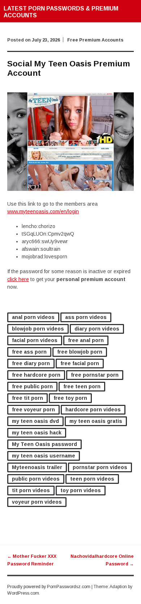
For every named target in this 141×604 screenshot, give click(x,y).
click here (18, 279)
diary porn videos (96, 329)
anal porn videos (33, 317)
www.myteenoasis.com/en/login (43, 211)
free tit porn (27, 398)
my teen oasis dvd (35, 421)
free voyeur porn (33, 409)
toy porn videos (80, 490)
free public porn (32, 386)
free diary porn (31, 363)
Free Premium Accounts (95, 40)
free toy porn (70, 398)
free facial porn (79, 363)
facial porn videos (34, 340)
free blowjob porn (79, 352)
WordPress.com (23, 593)
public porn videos (36, 479)
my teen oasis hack (36, 433)
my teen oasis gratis (95, 421)
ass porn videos (86, 317)
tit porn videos (31, 490)
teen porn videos (92, 479)
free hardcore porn (36, 375)
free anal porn (86, 340)
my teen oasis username (43, 456)
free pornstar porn (95, 375)
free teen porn (82, 386)
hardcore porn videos (93, 409)
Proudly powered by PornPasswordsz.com (48, 586)
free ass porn (29, 352)
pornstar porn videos (100, 467)
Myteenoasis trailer (37, 467)
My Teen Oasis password (44, 444)
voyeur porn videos (37, 502)
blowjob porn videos (38, 329)
